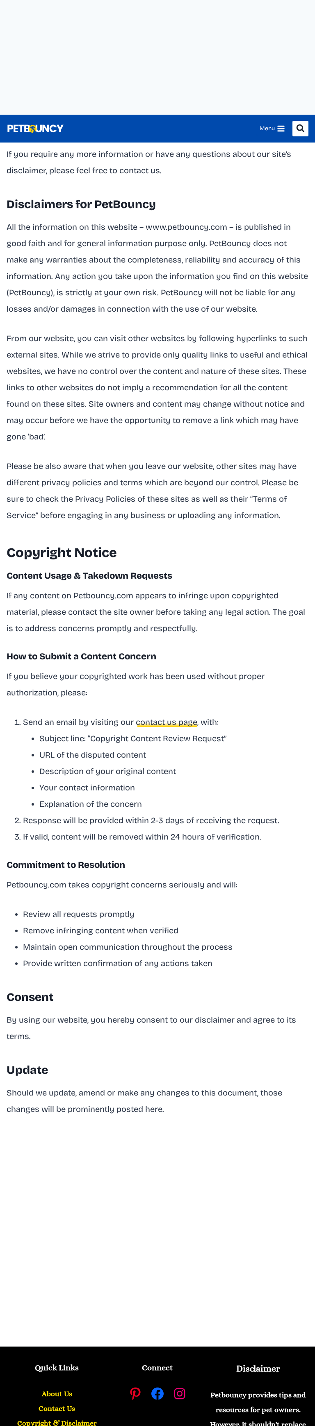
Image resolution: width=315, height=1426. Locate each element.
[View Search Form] (300, 129)
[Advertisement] (157, 57)
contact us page (166, 722)
